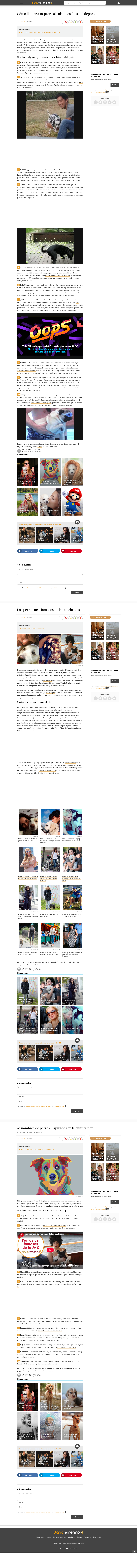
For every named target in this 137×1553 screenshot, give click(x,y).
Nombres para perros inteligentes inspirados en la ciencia (72, 482)
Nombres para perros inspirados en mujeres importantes (25, 1436)
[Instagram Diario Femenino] (105, 102)
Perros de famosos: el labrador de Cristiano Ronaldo (71, 915)
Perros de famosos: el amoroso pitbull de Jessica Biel (28, 953)
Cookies (48, 1537)
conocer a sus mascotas (47, 770)
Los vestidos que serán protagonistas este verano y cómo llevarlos (113, 59)
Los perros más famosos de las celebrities (27, 482)
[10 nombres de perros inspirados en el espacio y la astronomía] (50, 1439)
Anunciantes (87, 1537)
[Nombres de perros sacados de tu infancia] (50, 515)
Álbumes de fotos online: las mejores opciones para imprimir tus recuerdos (98, 39)
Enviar (77, 592)
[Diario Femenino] (41, 3)
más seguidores (70, 762)
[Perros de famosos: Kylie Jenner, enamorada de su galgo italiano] (72, 1004)
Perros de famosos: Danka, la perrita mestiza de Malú (27, 840)
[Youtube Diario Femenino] (114, 102)
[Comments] (80, 22)
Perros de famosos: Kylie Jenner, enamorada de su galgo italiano (28, 916)
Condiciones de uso (45, 588)
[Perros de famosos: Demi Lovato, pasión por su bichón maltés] (50, 1004)
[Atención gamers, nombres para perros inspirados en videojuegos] (72, 515)
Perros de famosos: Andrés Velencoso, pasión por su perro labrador (50, 841)
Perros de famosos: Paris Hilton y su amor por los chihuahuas (28, 877)
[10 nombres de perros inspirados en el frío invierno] (72, 1439)
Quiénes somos (40, 1537)
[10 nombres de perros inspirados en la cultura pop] (50, 485)
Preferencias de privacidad (33, 588)
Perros (40, 446)
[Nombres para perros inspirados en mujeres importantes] (27, 1439)
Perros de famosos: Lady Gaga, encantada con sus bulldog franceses (72, 954)
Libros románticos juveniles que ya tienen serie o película (97, 59)
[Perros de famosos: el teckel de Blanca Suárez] (27, 1004)
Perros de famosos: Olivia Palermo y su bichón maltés (49, 953)
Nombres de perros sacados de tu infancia (50, 511)
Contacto (79, 1537)
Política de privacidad (59, 1537)
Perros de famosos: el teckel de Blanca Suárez (50, 915)
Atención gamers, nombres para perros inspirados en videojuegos (72, 511)
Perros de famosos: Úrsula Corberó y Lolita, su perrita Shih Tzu (48, 878)
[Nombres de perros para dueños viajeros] (27, 515)
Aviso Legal (71, 1537)
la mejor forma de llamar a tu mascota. (68, 45)
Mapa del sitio (97, 1537)
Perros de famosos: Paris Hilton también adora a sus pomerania (49, 1030)
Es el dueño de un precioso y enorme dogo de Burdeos (50, 83)
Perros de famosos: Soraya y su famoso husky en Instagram (72, 1030)
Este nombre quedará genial (41, 402)
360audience (73, 1549)
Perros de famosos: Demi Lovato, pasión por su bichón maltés (71, 878)
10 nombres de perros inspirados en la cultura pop (50, 482)
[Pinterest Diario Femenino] (100, 102)
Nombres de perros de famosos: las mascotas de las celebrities (40, 525)
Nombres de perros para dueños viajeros (26, 511)
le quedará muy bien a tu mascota (57, 275)
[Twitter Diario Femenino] (109, 102)
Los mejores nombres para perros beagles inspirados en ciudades (72, 1406)
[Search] (103, 3)
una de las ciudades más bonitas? (50, 1330)
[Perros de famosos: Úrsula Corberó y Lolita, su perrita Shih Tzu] (27, 1033)
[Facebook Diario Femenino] (95, 102)
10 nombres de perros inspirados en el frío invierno (70, 1436)
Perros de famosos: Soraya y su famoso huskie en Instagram (72, 840)
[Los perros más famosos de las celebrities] (27, 485)
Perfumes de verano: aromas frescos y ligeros (112, 41)
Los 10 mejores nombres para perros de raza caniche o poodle (49, 1406)
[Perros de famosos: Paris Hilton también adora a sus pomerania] (50, 1033)
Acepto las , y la (42, 588)
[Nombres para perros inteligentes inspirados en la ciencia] (72, 485)
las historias (47, 680)
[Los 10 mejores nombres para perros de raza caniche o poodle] (50, 1410)
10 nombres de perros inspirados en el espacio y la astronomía (49, 1436)
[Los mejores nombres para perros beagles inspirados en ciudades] (72, 1410)
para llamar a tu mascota (26, 1206)
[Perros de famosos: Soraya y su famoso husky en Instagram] (72, 1033)
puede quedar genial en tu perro (54, 1225)
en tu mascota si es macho (66, 1347)
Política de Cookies (59, 588)
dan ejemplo (50, 692)
